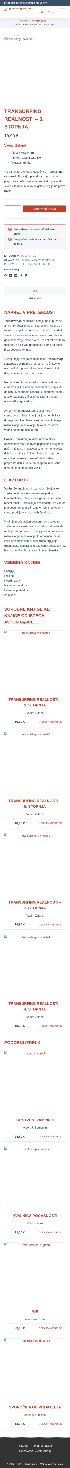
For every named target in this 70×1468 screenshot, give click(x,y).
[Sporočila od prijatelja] (35, 1369)
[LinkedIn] (15, 275)
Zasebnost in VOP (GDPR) (35, 1451)
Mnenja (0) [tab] (35, 298)
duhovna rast (31, 260)
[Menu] (62, 12)
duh (18, 260)
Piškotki (23, 1446)
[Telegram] (21, 275)
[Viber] (26, 275)
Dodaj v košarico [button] (50, 721)
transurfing (36, 264)
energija (48, 260)
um (48, 264)
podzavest (11, 264)
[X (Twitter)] (10, 275)
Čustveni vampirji (35, 1120)
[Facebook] (5, 275)
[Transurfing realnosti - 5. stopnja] (35, 763)
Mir (35, 1311)
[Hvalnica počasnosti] (35, 1178)
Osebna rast (29, 256)
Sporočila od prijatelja (35, 1407)
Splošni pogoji (42, 1446)
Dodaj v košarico (44, 209)
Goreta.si (58, 1464)
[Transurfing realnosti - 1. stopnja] (35, 661)
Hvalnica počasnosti (35, 1216)
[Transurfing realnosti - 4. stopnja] (35, 966)
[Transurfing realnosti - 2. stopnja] (35, 864)
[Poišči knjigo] (54, 12)
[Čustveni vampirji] (35, 1082)
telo (23, 264)
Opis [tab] (35, 291)
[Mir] (35, 1273)
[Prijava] (42, 12)
